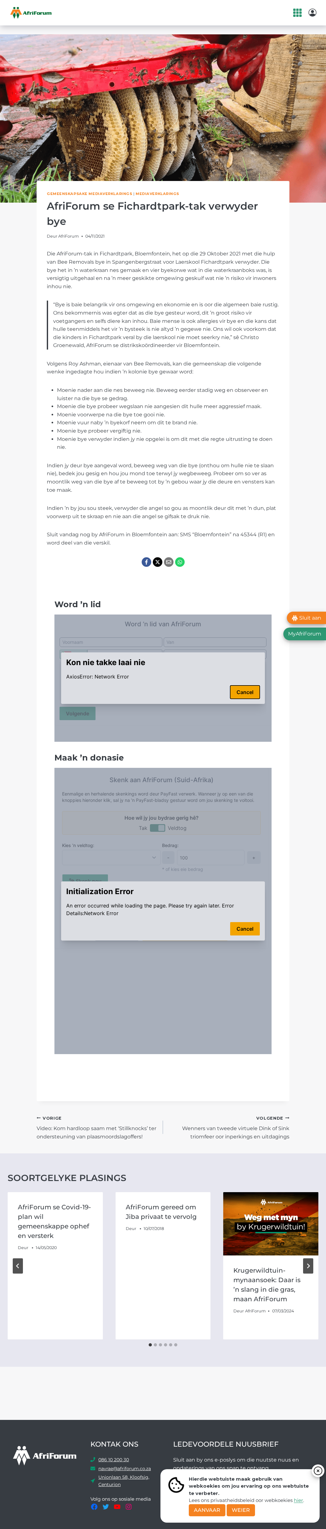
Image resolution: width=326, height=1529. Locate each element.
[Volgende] (308, 1266)
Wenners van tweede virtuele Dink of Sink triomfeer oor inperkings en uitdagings (235, 1128)
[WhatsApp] (180, 562)
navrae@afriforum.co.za (124, 1468)
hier (298, 1500)
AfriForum (68, 236)
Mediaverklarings (157, 193)
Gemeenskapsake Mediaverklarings (89, 193)
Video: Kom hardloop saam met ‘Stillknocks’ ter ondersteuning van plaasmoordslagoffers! (96, 1128)
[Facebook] (146, 562)
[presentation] (270, 1223)
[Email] (169, 562)
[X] (157, 562)
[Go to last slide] (18, 1266)
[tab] (150, 1344)
